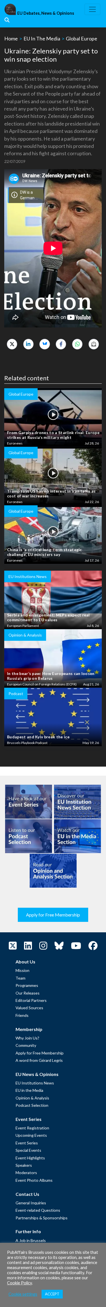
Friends (22, 1015)
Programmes (27, 985)
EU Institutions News (35, 1082)
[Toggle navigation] (92, 9)
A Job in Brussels (31, 1240)
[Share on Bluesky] (44, 344)
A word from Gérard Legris (39, 1060)
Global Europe (81, 38)
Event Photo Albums (34, 1180)
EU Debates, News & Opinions (45, 13)
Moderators (26, 1172)
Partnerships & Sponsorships (42, 1217)
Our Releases (28, 993)
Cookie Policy (19, 1282)
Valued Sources (29, 1007)
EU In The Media (41, 38)
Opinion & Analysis (32, 1097)
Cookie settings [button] (22, 1294)
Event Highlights (30, 1157)
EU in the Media (29, 1090)
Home (11, 38)
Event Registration (32, 1127)
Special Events (28, 1150)
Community (26, 1045)
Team (20, 978)
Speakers (24, 1165)
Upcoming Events (31, 1135)
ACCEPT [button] (52, 1294)
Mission (22, 970)
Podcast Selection (32, 1105)
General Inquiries (31, 1202)
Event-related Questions (38, 1210)
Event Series (27, 1142)
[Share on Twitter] (12, 344)
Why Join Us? (27, 1038)
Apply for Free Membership (53, 914)
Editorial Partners (31, 1000)
